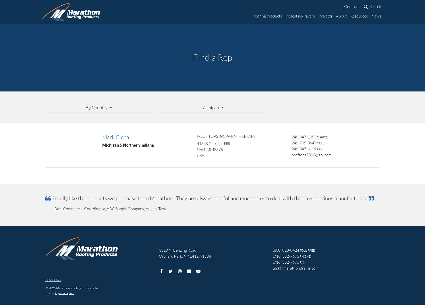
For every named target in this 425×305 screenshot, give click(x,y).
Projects (325, 16)
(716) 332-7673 (286, 256)
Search (375, 6)
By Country (97, 107)
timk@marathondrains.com (296, 268)
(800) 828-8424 (286, 250)
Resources (359, 16)
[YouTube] (198, 271)
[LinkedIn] (189, 271)
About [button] (341, 16)
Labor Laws (53, 280)
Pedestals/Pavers (300, 16)
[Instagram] (180, 271)
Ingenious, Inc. (64, 293)
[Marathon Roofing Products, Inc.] (71, 12)
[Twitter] (170, 271)
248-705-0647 (304, 142)
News (376, 16)
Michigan (210, 107)
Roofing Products (267, 16)
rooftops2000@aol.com (312, 154)
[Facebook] (161, 271)
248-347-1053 (304, 136)
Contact (351, 6)
